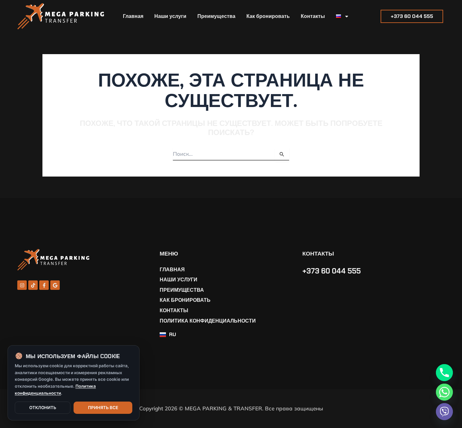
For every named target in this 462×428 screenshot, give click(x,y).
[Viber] (444, 411)
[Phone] (444, 372)
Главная (133, 16)
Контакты (313, 16)
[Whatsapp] (444, 392)
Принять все (103, 407)
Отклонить (42, 407)
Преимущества (216, 16)
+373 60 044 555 (331, 271)
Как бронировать (268, 16)
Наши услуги (170, 16)
